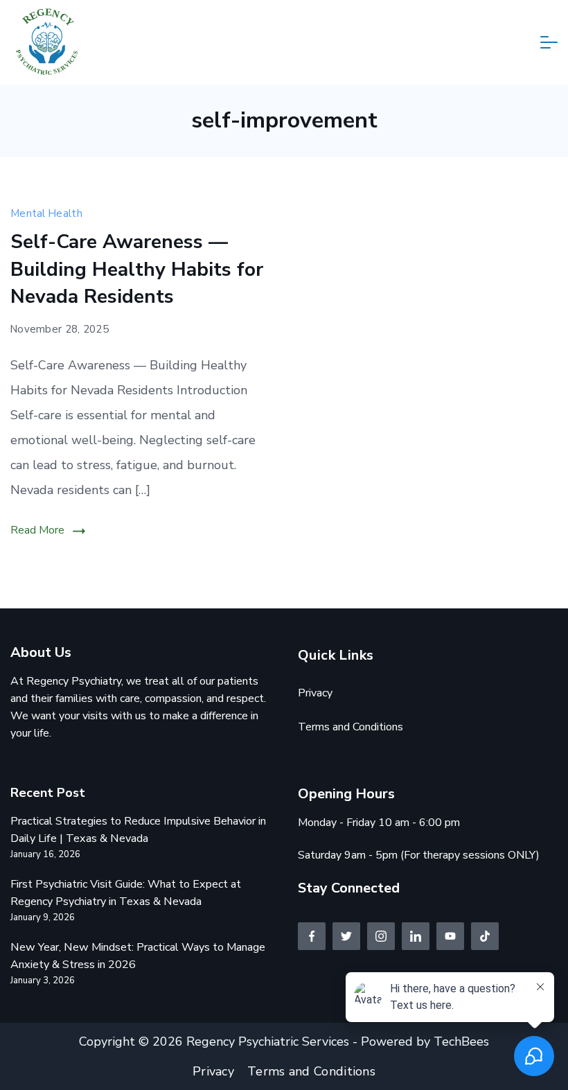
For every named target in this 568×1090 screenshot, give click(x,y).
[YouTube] (450, 936)
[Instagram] (381, 936)
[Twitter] (346, 936)
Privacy (315, 692)
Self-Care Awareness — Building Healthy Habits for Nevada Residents (136, 269)
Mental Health (46, 213)
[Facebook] (312, 936)
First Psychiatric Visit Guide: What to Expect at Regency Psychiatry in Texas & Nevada (125, 893)
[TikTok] (485, 936)
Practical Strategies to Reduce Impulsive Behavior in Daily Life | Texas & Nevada (138, 830)
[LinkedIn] (415, 936)
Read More (37, 530)
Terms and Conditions (350, 726)
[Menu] (549, 42)
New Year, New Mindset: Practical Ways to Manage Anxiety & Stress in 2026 (137, 956)
